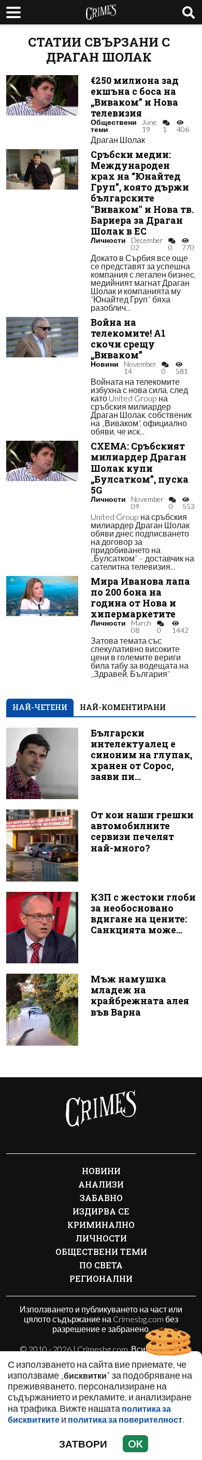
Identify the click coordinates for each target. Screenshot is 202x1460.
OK (135, 1444)
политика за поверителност (125, 1419)
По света (101, 1265)
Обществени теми (114, 126)
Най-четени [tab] (39, 707)
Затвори (83, 1444)
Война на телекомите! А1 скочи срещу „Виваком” (128, 338)
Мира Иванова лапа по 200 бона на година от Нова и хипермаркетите (140, 597)
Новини (105, 363)
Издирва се (101, 1211)
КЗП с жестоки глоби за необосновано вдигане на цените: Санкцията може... (143, 913)
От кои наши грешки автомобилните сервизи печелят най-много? (142, 831)
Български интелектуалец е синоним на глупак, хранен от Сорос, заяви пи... (141, 755)
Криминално (101, 1224)
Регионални (101, 1278)
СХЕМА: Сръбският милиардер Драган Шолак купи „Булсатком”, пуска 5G (140, 468)
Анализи (101, 1184)
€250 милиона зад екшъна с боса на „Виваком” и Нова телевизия (135, 97)
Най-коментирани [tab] (123, 707)
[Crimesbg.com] (101, 1108)
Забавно (101, 1197)
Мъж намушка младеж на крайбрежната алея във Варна (140, 995)
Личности (108, 240)
